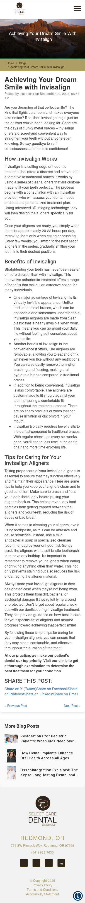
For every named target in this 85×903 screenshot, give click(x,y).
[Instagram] (49, 863)
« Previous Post (16, 705)
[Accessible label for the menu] (51, 8)
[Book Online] (59, 8)
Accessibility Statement (42, 894)
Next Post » (72, 705)
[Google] (24, 863)
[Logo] (42, 811)
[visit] (67, 8)
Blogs (22, 63)
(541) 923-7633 (42, 852)
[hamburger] (79, 6)
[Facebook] (36, 863)
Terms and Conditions (42, 889)
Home (10, 63)
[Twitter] (61, 863)
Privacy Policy (42, 885)
